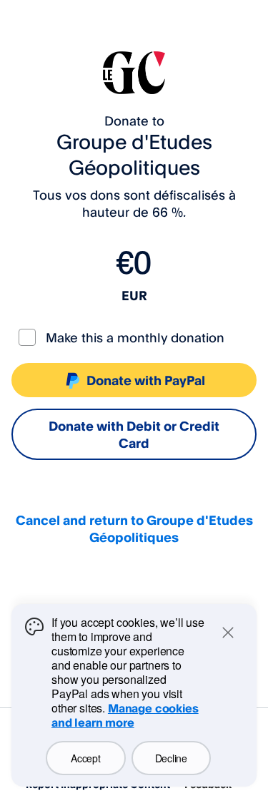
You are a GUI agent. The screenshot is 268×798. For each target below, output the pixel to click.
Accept (85, 758)
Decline (171, 758)
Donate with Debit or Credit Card (134, 434)
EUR (134, 295)
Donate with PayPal (145, 380)
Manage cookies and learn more (125, 715)
